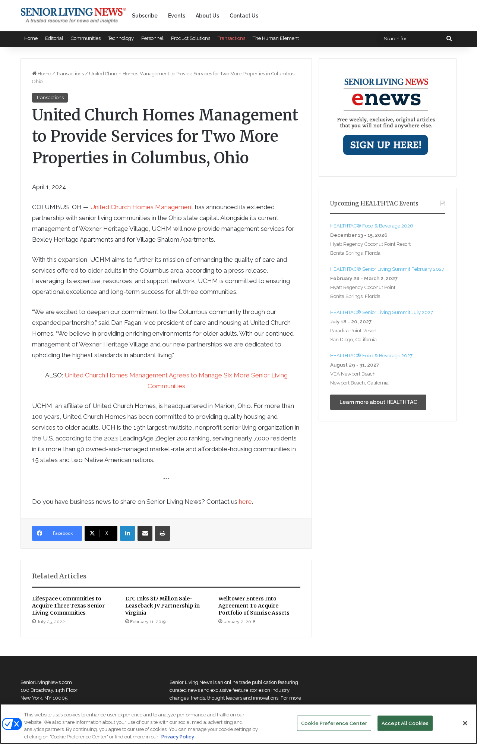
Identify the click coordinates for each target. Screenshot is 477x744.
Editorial (54, 38)
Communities (86, 38)
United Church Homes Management (141, 207)
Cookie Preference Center (334, 723)
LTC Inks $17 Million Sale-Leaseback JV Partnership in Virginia (162, 605)
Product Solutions (190, 38)
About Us (207, 16)
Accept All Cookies (405, 723)
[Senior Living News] (73, 15)
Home (31, 38)
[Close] (465, 723)
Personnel (152, 38)
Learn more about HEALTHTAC (378, 402)
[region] (238, 724)
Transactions (231, 38)
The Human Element (276, 38)
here (245, 501)
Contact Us (244, 16)
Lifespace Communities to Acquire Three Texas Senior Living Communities (68, 605)
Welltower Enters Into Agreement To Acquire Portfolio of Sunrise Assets (254, 605)
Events (176, 16)
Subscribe (145, 16)
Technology (121, 38)
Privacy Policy (177, 736)
